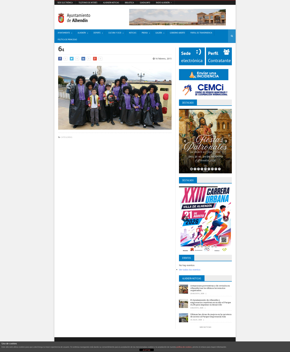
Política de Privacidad (67, 39)
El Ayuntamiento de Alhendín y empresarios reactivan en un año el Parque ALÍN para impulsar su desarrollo (210, 302)
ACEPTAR (146, 350)
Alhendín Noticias (111, 2)
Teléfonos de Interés (88, 2)
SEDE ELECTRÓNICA (65, 2)
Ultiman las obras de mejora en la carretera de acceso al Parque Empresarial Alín (210, 315)
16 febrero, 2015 (163, 58)
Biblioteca (129, 2)
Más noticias (205, 327)
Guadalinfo (145, 2)
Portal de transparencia (201, 32)
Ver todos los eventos (189, 269)
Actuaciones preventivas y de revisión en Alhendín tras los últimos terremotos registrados (210, 288)
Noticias (132, 32)
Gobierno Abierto (177, 32)
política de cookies (184, 347)
